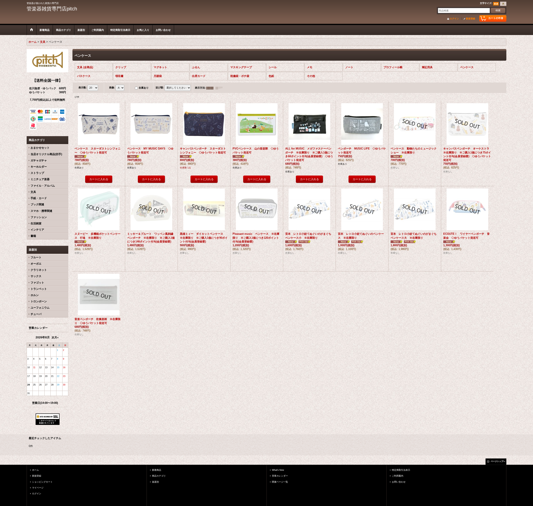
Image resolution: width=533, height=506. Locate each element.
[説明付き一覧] (220, 87)
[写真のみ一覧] (210, 87)
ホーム (35, 470)
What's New (278, 470)
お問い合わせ (399, 482)
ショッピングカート (42, 482)
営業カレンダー (280, 476)
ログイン (454, 18)
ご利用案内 (397, 476)
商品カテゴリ (159, 476)
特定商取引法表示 (401, 470)
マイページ (38, 487)
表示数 (82, 87)
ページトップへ (498, 461)
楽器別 (155, 482)
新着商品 (156, 470)
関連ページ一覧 (280, 482)
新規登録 (470, 18)
